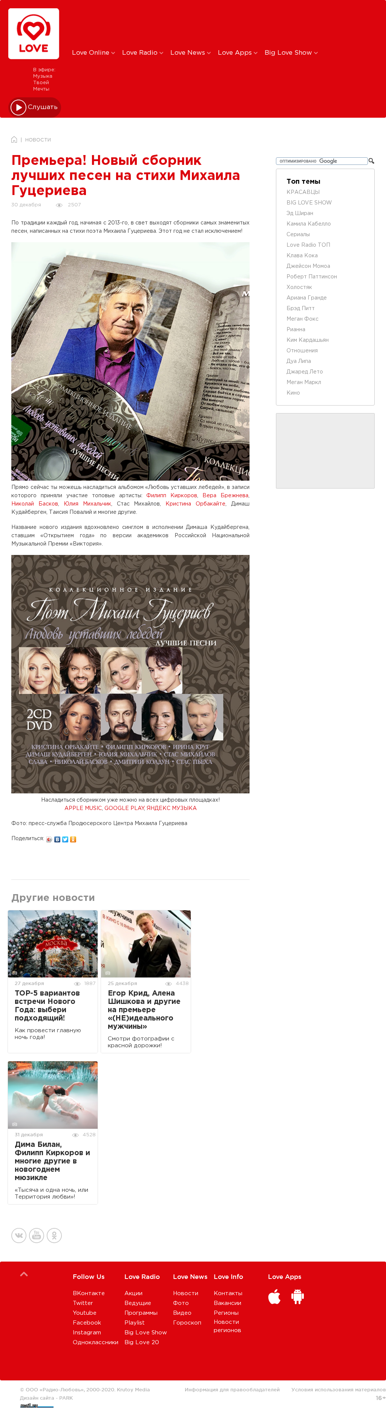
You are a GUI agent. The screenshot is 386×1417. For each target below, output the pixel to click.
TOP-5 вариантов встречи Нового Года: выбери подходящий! (47, 1006)
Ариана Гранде (306, 298)
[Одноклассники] (73, 838)
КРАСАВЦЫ (303, 192)
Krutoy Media (133, 1389)
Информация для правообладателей (232, 1389)
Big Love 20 (141, 1342)
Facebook (87, 1322)
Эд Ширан (299, 213)
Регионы (226, 1313)
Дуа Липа (298, 361)
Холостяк (299, 287)
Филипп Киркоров (171, 495)
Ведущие (137, 1303)
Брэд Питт (300, 308)
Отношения (302, 351)
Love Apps (236, 53)
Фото (181, 1303)
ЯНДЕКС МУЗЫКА (172, 808)
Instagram (87, 1332)
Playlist (134, 1322)
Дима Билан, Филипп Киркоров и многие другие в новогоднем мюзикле (52, 1161)
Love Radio (140, 53)
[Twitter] (65, 838)
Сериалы (298, 234)
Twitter (83, 1303)
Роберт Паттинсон (311, 277)
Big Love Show (289, 53)
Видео (182, 1313)
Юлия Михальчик (87, 504)
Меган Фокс (302, 319)
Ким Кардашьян (307, 340)
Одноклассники (95, 1342)
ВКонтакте (89, 1293)
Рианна (295, 329)
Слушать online (43, 107)
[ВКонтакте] (57, 838)
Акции (133, 1293)
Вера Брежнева (225, 495)
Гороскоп (187, 1322)
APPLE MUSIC (83, 808)
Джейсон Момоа (308, 266)
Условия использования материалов (338, 1389)
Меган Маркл (303, 382)
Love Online (91, 53)
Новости (185, 1293)
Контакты (228, 1293)
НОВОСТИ (38, 140)
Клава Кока (302, 256)
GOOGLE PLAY (124, 808)
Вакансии (227, 1303)
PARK (66, 1397)
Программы (141, 1313)
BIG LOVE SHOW (309, 203)
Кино (293, 393)
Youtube (84, 1313)
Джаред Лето (304, 372)
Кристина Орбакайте (195, 504)
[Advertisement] (197, 23)
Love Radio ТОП (308, 245)
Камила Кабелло (308, 224)
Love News (188, 53)
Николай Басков (34, 504)
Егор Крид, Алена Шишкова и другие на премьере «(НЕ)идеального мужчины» (144, 1010)
